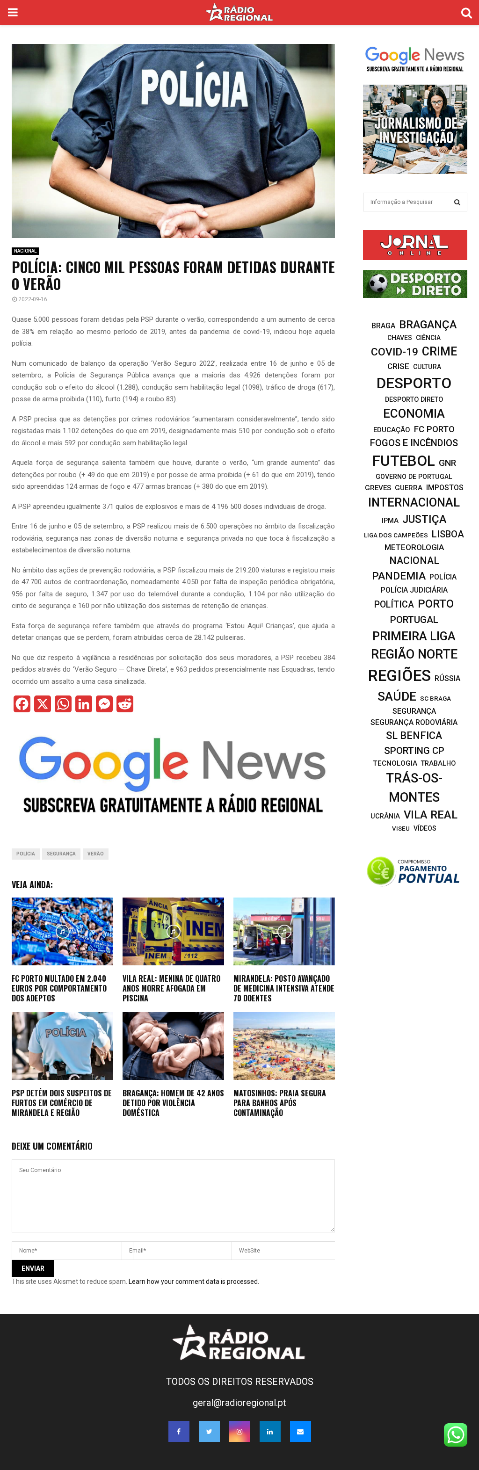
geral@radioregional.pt (239, 1402)
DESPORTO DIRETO (414, 400)
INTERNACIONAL (414, 502)
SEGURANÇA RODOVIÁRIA (413, 722)
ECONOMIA (414, 413)
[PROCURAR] (457, 202)
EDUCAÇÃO (391, 430)
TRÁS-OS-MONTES (414, 788)
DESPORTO (414, 383)
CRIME (439, 351)
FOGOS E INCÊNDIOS (414, 443)
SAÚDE (396, 696)
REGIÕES (399, 675)
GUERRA (408, 488)
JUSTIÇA (424, 519)
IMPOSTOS (445, 487)
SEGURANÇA (61, 853)
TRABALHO (438, 764)
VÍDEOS (425, 828)
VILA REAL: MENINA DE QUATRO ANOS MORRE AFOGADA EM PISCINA (171, 988)
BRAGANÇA (428, 324)
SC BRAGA (435, 698)
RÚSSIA (447, 678)
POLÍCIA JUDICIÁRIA (414, 590)
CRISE (398, 366)
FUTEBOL (403, 461)
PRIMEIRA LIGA (414, 636)
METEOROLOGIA (414, 547)
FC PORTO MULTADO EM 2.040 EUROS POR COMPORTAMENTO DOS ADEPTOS (59, 988)
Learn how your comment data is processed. (194, 1281)
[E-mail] (300, 1431)
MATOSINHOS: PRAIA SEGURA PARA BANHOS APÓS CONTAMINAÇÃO (279, 1102)
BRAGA (383, 325)
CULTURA (427, 366)
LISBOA (448, 534)
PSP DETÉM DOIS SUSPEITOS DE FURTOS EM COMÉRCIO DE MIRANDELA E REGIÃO (62, 1102)
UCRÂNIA (385, 816)
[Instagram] (239, 1431)
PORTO (436, 603)
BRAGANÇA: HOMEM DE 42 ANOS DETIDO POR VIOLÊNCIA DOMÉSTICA (173, 1102)
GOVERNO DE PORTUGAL (414, 476)
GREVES (378, 488)
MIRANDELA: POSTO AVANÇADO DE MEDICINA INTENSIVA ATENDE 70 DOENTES (283, 988)
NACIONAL (25, 250)
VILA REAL (430, 814)
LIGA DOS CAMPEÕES (396, 535)
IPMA (390, 520)
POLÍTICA (394, 604)
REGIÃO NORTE (414, 654)
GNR (447, 462)
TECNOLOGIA (395, 763)
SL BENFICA (414, 735)
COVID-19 (394, 352)
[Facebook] (178, 1431)
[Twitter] (209, 1431)
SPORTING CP (414, 750)
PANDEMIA (399, 576)
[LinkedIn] (270, 1431)
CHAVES (399, 337)
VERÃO (95, 853)
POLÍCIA (25, 853)
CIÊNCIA (428, 337)
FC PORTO (434, 429)
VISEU (401, 828)
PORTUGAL (414, 619)
